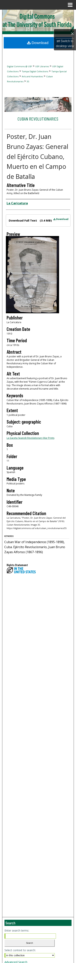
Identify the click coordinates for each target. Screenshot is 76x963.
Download (62, 219)
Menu (70, 5)
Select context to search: (20, 950)
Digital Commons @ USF (19, 66)
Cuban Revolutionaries (38, 118)
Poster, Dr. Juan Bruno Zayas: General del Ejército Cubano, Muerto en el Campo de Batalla (37, 156)
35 (28, 81)
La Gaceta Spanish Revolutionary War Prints (30, 438)
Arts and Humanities (32, 76)
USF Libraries (42, 66)
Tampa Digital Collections (35, 71)
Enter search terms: (16, 930)
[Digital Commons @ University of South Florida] (38, 20)
